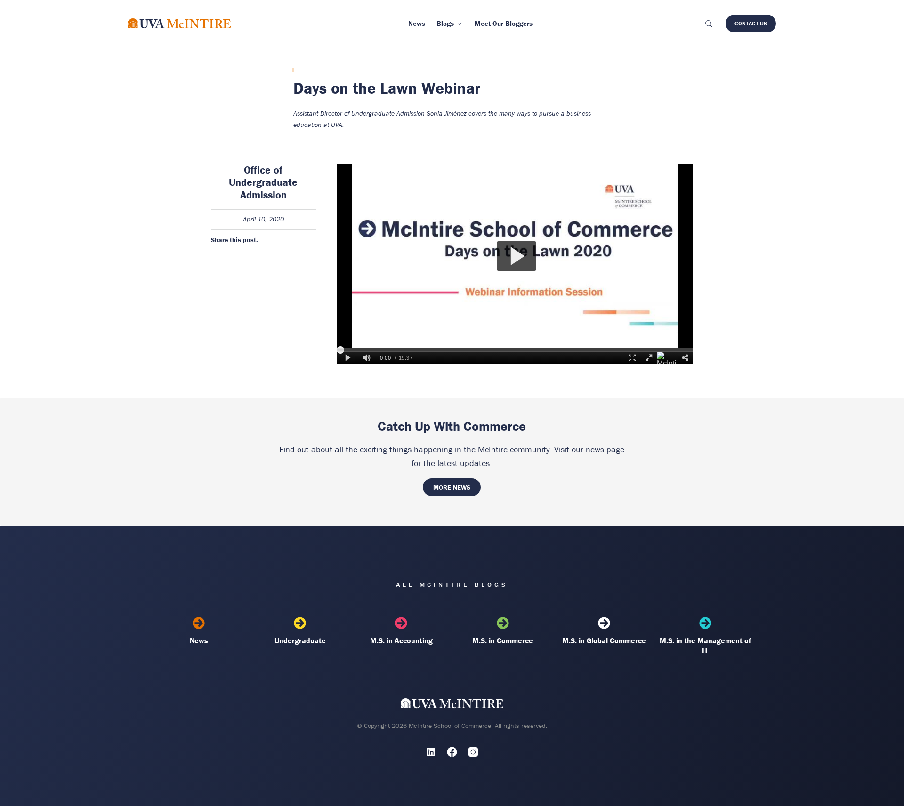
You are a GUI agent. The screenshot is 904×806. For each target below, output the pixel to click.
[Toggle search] (708, 23)
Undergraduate (300, 640)
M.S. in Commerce (502, 640)
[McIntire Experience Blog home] (179, 23)
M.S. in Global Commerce (604, 640)
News (199, 640)
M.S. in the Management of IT (705, 645)
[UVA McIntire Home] (452, 705)
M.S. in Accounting (401, 640)
